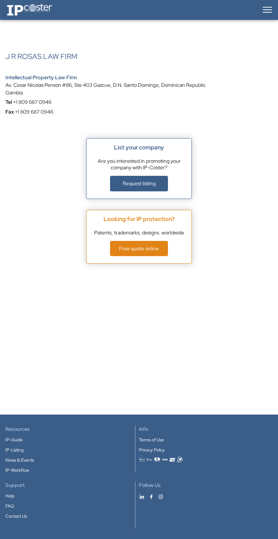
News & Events (19, 460)
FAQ (9, 506)
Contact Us (16, 516)
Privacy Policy (152, 450)
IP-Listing (14, 450)
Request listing (139, 183)
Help (9, 496)
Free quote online (139, 248)
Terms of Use (151, 440)
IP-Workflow (17, 470)
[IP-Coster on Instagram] (161, 496)
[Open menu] (267, 10)
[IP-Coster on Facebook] (151, 496)
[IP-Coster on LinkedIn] (142, 496)
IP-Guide (14, 440)
